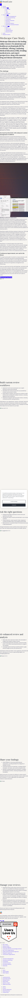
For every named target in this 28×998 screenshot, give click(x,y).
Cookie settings (14, 501)
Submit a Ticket (6, 983)
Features (5, 15)
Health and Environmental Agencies (11, 951)
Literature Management (10, 16)
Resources (5, 26)
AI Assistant (8, 19)
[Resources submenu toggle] (8, 26)
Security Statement (7, 989)
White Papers (6, 973)
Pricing (4, 6)
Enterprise (7, 13)
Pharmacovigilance (7, 947)
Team (6, 12)
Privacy (4, 988)
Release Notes (8, 31)
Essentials (7, 9)
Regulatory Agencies (7, 953)
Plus (6, 10)
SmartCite (7, 22)
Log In (4, 33)
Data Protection (6, 991)
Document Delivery (9, 23)
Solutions (5, 7)
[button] (0, 920)
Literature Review (7, 963)
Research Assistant (9, 20)
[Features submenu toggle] (8, 15)
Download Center (7, 978)
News (6, 27)
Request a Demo (6, 34)
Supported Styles (7, 984)
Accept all (14, 505)
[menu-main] (1, 4)
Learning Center (9, 30)
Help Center (8, 29)
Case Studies (6, 971)
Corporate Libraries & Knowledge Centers (12, 948)
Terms (4, 986)
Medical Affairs (6, 946)
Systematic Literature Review (12, 24)
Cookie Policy (6, 992)
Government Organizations (9, 954)
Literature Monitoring (10, 17)
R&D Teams (5, 944)
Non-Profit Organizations (8, 950)
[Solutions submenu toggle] (8, 8)
